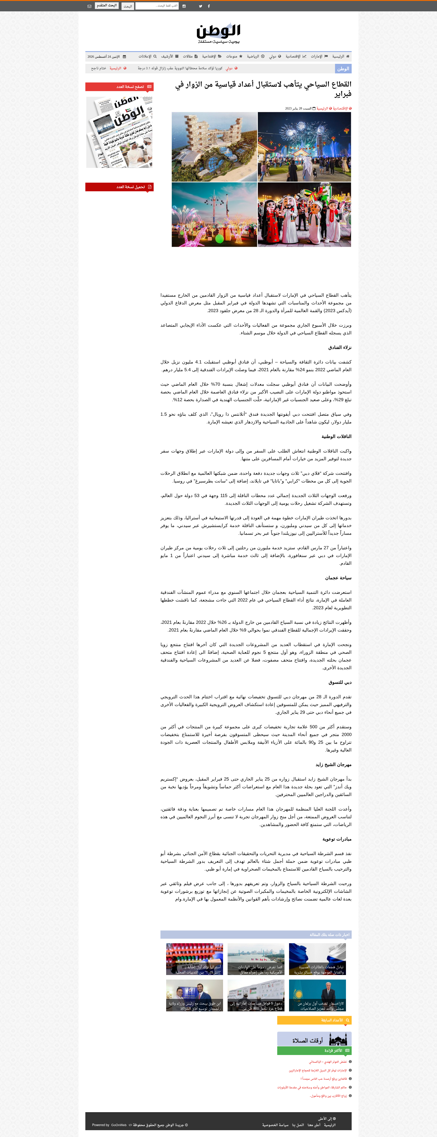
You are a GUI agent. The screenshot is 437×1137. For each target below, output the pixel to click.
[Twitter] (200, 6)
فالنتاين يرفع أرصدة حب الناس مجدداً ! (324, 1079)
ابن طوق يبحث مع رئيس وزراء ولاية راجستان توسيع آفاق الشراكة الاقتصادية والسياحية (195, 1009)
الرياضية (253, 56)
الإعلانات (145, 56)
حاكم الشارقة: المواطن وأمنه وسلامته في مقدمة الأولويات (312, 1087)
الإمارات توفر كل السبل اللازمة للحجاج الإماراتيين (318, 1070)
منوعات (232, 56)
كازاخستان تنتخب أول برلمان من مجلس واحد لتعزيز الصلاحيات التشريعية (321, 1009)
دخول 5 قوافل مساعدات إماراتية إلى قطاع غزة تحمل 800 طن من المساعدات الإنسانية (256, 1009)
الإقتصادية (293, 56)
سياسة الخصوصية (275, 1125)
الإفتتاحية (209, 56)
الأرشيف (167, 56)
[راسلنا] (89, 6)
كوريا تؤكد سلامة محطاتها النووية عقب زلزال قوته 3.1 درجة (220, 68)
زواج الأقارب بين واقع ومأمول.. (328, 1096)
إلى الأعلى (325, 1119)
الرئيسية (338, 56)
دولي (273, 56)
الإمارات (317, 56)
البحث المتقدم (107, 5)
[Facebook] (209, 6)
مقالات (188, 56)
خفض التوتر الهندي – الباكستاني (328, 1062)
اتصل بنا (298, 1125)
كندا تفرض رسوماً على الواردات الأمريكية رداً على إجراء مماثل (260, 970)
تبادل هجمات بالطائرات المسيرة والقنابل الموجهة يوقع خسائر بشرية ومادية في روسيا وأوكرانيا (319, 972)
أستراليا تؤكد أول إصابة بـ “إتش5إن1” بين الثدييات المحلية (198, 970)
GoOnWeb (119, 1125)
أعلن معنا (313, 1125)
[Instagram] (184, 6)
